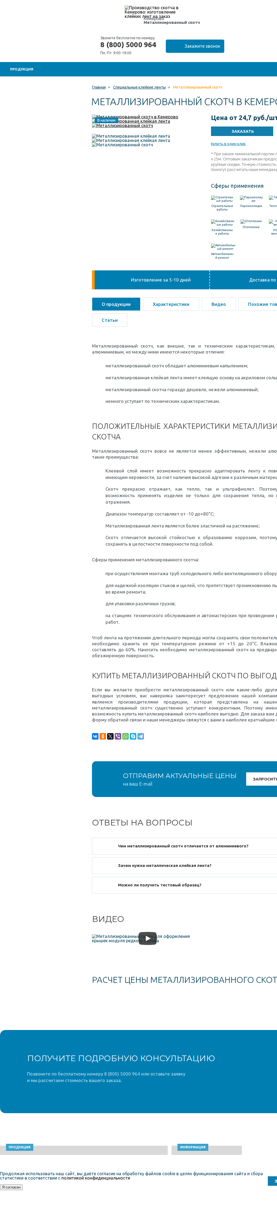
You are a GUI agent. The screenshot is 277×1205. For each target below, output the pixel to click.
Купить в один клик (228, 144)
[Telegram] (140, 736)
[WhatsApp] (125, 736)
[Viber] (118, 736)
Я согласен (11, 1187)
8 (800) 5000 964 (128, 44)
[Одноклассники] (103, 736)
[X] (110, 736)
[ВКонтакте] (95, 736)
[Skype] (133, 736)
